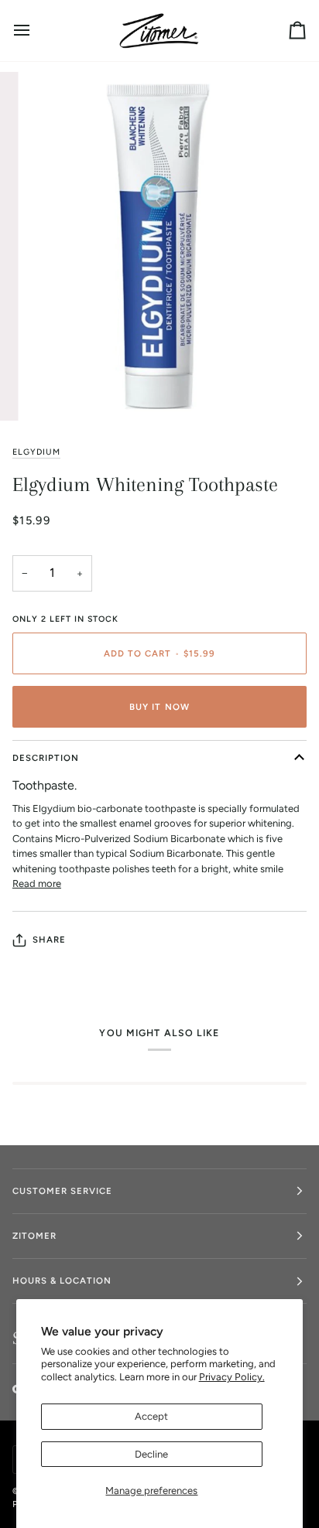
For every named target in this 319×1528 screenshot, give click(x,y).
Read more (36, 883)
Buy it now (159, 706)
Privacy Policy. (232, 1377)
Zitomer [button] (34, 1235)
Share (49, 939)
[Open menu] (35, 30)
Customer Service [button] (62, 1190)
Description (45, 757)
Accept (151, 1416)
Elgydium (36, 452)
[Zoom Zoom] (159, 246)
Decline (151, 1454)
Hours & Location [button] (61, 1280)
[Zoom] (53, 391)
